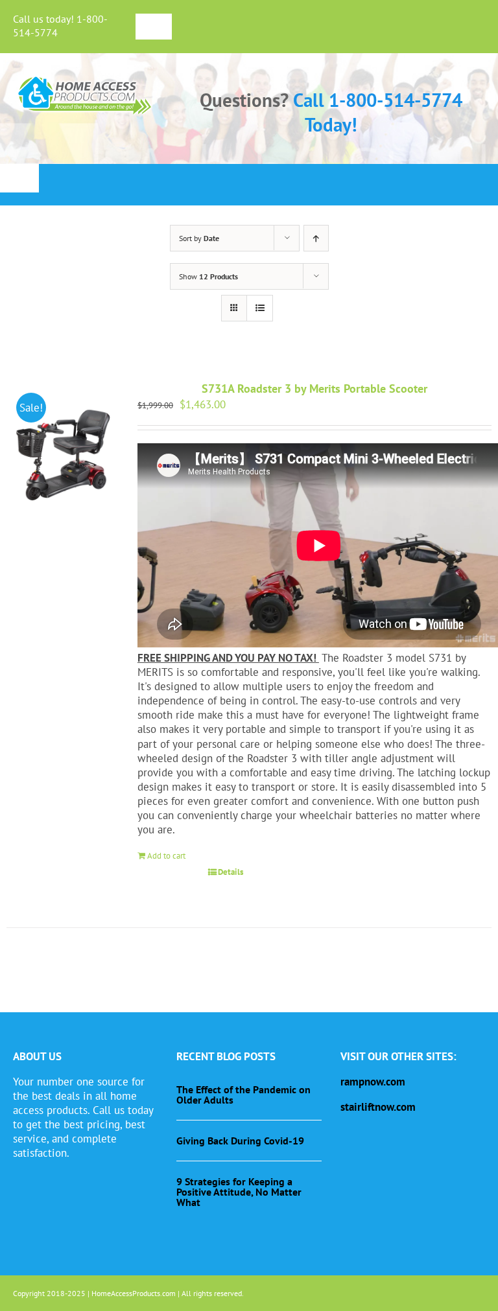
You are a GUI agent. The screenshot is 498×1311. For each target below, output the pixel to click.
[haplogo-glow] (85, 78)
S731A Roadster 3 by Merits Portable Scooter (314, 388)
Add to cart (166, 855)
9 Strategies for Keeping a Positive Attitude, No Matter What (239, 1192)
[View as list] (259, 308)
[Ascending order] (316, 238)
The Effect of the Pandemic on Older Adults (243, 1094)
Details (230, 871)
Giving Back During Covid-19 (240, 1140)
